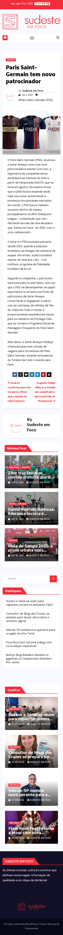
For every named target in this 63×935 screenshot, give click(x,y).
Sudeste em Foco (32, 90)
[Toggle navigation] (32, 37)
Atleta (12, 504)
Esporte (11, 60)
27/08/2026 (18, 724)
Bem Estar (14, 467)
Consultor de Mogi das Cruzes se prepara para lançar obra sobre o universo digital (28, 617)
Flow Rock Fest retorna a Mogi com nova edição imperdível (31, 832)
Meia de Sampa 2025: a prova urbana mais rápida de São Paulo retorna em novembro (30, 552)
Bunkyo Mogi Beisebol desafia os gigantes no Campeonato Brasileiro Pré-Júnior (29, 659)
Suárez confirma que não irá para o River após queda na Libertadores (19, 392)
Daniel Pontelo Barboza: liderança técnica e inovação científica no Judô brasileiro (31, 515)
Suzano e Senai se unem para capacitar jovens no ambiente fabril (31, 718)
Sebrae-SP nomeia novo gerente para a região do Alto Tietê (28, 794)
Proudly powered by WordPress (21, 924)
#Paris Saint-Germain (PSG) (35, 100)
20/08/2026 (18, 838)
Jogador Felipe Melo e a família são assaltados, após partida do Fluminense (45, 392)
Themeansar (31, 928)
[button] (57, 37)
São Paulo (14, 709)
